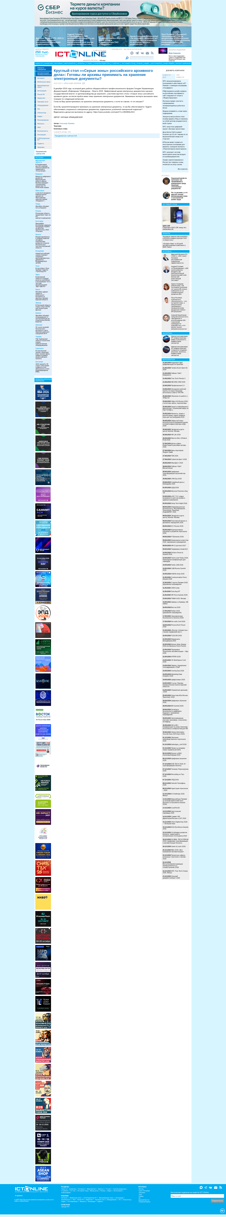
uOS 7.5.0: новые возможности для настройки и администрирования (174, 498)
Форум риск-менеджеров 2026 (171, 640)
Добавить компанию (175, 70)
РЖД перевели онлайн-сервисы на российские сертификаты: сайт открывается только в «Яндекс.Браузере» (175, 94)
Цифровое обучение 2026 (175, 701)
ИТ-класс (166, 176)
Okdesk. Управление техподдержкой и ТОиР (174, 666)
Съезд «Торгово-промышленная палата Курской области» (175, 684)
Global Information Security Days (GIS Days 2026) (174, 733)
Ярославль (40, 191)
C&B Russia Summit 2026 (174, 569)
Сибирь (141, 1196)
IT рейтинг (115, 63)
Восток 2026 (175, 607)
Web (39, 127)
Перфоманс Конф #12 (179, 549)
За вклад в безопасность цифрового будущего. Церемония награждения (172, 712)
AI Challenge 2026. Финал (174, 794)
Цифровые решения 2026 (175, 759)
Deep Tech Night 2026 (179, 503)
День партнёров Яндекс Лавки (173, 451)
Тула (37, 266)
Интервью (59, 63)
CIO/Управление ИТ (43, 139)
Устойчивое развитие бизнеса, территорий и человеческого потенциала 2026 (175, 834)
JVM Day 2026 (176, 479)
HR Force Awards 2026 (179, 595)
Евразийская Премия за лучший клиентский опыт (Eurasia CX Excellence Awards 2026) (175, 801)
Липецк (38, 303)
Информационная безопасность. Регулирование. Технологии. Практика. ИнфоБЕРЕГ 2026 (174, 509)
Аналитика (48, 63)
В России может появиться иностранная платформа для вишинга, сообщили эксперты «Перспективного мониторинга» (175, 145)
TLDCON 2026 (176, 636)
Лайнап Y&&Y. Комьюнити (172, 374)
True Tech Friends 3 (178, 378)
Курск (38, 289)
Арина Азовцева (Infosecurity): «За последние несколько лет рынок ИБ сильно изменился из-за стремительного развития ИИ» (144, 40)
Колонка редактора (177, 50)
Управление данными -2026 (175, 691)
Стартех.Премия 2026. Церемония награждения (175, 583)
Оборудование (42, 105)
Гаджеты (40, 143)
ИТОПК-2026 (176, 657)
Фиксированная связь (43, 86)
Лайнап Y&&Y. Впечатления (172, 467)
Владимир (40, 251)
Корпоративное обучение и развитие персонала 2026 (175, 531)
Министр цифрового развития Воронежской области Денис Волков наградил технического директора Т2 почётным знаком (43, 182)
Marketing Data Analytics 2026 (172, 675)
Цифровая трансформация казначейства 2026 (174, 473)
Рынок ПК (41, 94)
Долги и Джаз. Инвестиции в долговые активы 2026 (174, 445)
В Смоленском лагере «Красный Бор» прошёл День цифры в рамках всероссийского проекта (43, 355)
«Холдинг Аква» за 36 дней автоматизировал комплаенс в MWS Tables (174, 245)
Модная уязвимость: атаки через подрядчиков (175, 112)
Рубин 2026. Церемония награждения (172, 612)
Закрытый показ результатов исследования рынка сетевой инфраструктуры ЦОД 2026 (175, 423)
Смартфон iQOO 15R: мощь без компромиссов (174, 227)
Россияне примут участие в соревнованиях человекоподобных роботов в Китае (174, 104)
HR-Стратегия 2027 (178, 546)
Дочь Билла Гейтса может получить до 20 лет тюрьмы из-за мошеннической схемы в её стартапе (175, 135)
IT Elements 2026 (177, 537)
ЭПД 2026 (175, 780)
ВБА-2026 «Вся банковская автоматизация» (173, 851)
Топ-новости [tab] (180, 76)
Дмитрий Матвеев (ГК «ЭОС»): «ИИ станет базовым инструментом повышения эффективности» (50, 41)
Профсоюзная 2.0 (178, 385)
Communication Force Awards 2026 (175, 578)
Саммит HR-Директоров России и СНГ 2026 (174, 817)
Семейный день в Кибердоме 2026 (173, 483)
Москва (141, 1189)
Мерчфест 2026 (177, 463)
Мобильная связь (43, 82)
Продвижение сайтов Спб (66, 136)
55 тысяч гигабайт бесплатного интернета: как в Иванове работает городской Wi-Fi (42, 330)
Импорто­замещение (41, 68)
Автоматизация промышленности (44, 73)
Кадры (39, 116)
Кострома (39, 362)
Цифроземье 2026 (178, 680)
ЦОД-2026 (175, 487)
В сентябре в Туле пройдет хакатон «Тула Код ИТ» (42, 269)
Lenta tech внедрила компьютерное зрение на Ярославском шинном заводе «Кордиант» (43, 197)
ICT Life (72, 1191)
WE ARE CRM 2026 (178, 382)
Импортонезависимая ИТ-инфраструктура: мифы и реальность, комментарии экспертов (179, 339)
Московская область (40, 161)
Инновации (41, 134)
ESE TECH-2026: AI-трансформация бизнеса (174, 765)
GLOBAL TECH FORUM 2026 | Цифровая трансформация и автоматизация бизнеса (175, 841)
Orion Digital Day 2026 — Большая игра (175, 823)
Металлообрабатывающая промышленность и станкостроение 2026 (173, 865)
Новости (39, 63)
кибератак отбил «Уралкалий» (41, 55)
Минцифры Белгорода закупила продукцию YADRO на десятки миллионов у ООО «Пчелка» (43, 227)
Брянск (38, 313)
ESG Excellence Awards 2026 (175, 828)
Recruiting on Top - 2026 (174, 775)
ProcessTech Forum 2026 (174, 626)
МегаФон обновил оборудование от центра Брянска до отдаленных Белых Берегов (43, 319)
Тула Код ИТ (175, 591)
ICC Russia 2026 (177, 526)
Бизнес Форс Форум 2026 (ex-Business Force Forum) (174, 645)
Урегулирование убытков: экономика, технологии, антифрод (175, 719)
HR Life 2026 (176, 435)
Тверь (38, 204)
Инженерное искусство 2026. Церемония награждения (175, 541)
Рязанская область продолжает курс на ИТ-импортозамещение (43, 215)
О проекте (18, 1195)
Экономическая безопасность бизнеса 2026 (173, 617)
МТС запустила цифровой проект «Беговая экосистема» (174, 128)
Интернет (41, 78)
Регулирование (43, 120)
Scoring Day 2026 (177, 671)
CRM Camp (175, 588)
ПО (38, 109)
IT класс (89, 63)
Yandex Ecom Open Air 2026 (175, 369)
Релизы (140, 63)
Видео (146, 63)
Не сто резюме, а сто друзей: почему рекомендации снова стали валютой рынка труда (179, 196)
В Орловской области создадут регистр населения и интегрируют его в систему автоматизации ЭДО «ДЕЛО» (43, 281)
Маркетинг (41, 98)
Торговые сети (42, 102)
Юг (140, 1198)
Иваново (39, 325)
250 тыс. (42, 52)
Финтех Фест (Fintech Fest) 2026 (175, 439)
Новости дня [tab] (167, 76)
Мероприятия (70, 63)
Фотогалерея (156, 63)
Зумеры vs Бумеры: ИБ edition (175, 603)
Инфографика (168, 63)
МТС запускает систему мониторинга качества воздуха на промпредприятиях (174, 154)
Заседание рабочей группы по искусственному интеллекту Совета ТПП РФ (174, 390)
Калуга (38, 234)
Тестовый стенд (128, 63)
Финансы (40, 124)
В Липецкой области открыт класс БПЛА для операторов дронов (43, 307)
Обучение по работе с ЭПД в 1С (175, 397)
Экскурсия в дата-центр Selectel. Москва (173, 430)
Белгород (39, 221)
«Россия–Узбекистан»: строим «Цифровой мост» (175, 631)
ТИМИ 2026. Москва (178, 598)
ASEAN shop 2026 (177, 574)
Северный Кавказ (144, 1201)
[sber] (113, 13)
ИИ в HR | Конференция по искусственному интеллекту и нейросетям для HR (175, 727)
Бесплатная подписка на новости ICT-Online (190, 1192)
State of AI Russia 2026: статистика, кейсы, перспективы (175, 402)
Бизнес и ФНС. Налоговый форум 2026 (172, 754)
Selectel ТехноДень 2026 (174, 784)
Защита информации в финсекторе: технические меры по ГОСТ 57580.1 (175, 408)
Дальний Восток (144, 1200)
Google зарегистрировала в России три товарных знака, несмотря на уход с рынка (173, 162)
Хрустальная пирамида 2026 (172, 812)
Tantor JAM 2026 (177, 565)
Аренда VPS (65, 1206)
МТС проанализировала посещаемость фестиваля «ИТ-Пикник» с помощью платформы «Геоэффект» (175, 84)
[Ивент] (43, 392)
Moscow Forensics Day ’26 (175, 492)
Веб (74, 1199)
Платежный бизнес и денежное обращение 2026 (175, 522)
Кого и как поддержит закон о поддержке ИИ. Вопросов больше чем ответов (177, 58)
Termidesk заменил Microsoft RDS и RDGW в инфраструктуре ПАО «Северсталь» (112, 41)
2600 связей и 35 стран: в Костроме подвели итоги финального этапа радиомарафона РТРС (42, 368)
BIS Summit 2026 (177, 706)
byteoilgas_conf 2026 (179, 744)
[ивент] (43, 1173)
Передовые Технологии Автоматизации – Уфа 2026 (175, 651)
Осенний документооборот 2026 (171, 877)
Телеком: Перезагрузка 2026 (175, 770)
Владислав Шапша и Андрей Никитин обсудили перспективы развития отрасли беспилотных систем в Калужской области (43, 242)
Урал (140, 1194)
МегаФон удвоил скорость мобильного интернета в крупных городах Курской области (42, 296)
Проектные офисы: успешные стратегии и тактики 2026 (174, 857)
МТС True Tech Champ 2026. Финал (175, 872)
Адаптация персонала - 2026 (175, 789)
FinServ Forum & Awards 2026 (173, 553)
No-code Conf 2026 (178, 621)
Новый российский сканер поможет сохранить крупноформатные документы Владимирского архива (43, 258)
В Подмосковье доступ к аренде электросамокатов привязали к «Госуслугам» (42, 168)
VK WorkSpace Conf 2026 (174, 661)
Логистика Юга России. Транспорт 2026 (175, 696)
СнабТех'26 (175, 808)
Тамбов (38, 337)
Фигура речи (94, 1191)
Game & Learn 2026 (178, 846)
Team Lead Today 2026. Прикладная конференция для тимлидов (175, 559)
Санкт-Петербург (144, 1191)
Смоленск (39, 348)
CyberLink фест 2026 (179, 459)
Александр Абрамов (72, 83)
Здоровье (40, 147)
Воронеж (39, 174)
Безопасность (42, 131)
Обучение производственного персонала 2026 (174, 739)
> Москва (102, 60)
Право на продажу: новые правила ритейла (174, 749)
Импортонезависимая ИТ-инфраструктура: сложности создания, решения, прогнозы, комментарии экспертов (179, 351)
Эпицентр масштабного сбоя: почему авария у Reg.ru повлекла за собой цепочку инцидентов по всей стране (175, 120)
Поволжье (142, 1192)
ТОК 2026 (174, 456)
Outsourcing (41, 113)
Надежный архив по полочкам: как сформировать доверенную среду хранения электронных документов (179, 183)
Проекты (80, 63)
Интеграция (41, 91)
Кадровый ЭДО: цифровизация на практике (173, 363)
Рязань (38, 211)
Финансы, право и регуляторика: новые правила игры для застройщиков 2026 (174, 415)
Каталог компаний (183, 63)
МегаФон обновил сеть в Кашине (42, 207)
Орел (38, 275)
